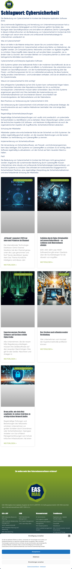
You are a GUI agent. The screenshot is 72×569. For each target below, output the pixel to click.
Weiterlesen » (10, 265)
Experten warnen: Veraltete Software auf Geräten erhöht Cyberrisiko (15, 334)
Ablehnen (36, 557)
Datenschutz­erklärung (33, 566)
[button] (69, 536)
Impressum (43, 566)
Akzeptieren (36, 552)
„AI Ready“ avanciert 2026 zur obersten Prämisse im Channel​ (16, 239)
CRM (20, 513)
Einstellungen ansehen (36, 562)
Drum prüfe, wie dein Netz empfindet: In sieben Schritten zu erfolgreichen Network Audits (17, 414)
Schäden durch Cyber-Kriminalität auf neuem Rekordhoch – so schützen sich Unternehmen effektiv (54, 241)
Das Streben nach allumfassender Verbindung (54, 333)
